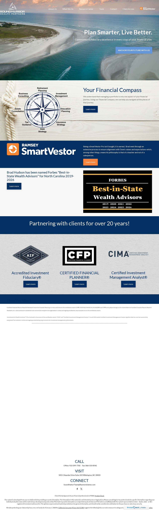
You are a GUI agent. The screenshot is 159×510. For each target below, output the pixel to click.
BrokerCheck (99, 496)
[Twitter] (81, 489)
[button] (52, 8)
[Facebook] (77, 489)
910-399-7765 (74, 465)
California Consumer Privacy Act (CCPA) (71, 508)
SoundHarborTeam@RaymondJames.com (79, 485)
